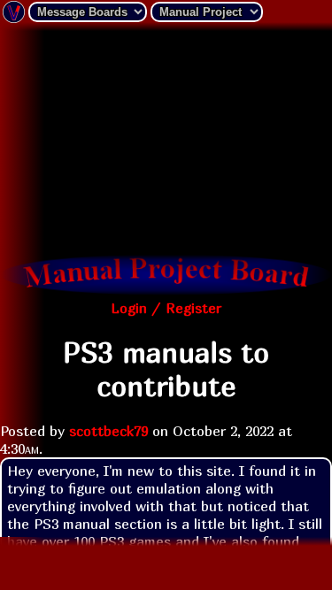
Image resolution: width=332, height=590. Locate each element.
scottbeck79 (108, 431)
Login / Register (166, 308)
